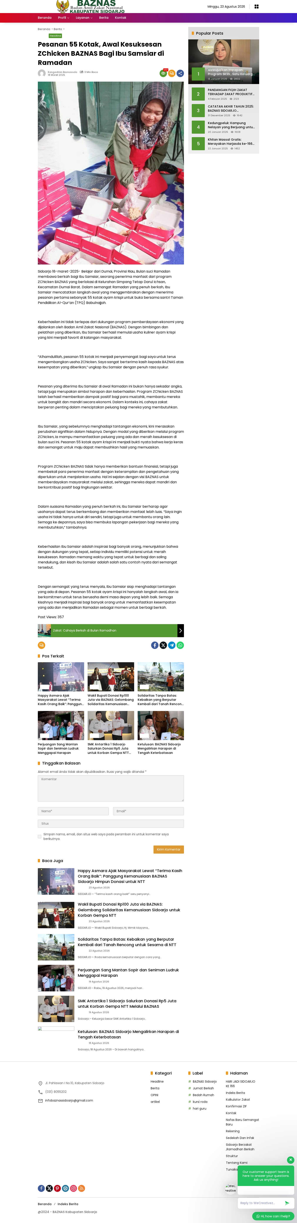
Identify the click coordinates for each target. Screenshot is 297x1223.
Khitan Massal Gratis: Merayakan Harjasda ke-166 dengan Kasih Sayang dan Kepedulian (230, 141)
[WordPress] (65, 1188)
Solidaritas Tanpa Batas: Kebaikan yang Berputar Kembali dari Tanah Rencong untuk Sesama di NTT (161, 700)
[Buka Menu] (256, 6)
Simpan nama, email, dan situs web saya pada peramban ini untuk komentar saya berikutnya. (106, 836)
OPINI (154, 1095)
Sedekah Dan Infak (240, 1138)
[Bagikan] (180, 73)
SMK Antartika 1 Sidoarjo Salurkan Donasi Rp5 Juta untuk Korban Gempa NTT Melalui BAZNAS (108, 748)
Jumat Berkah (203, 1088)
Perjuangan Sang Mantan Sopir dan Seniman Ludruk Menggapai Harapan (58, 748)
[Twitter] (163, 645)
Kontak (231, 1113)
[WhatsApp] (180, 645)
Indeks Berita (235, 1093)
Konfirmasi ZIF (236, 1106)
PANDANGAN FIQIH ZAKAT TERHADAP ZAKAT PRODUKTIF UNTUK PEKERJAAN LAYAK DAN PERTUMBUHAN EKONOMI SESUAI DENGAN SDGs (231, 92)
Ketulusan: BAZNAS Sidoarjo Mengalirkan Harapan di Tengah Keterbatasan (159, 748)
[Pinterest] (57, 1188)
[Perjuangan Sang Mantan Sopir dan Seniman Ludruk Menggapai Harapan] (61, 725)
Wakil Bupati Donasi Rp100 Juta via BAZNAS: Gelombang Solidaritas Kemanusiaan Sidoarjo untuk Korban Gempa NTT (111, 700)
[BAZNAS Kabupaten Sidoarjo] (92, 6)
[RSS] (81, 1188)
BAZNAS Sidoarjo (205, 1081)
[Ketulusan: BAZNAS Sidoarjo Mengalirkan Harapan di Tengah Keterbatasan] (161, 725)
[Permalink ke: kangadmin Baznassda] (43, 73)
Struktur (232, 1156)
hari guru (199, 1108)
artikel (155, 1102)
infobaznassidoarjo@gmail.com (69, 1100)
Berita (42, 35)
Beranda (45, 1204)
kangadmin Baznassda (62, 72)
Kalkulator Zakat (238, 1099)
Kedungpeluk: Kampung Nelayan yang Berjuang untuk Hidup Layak (231, 125)
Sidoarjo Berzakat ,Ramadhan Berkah (240, 1146)
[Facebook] (155, 645)
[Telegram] (171, 645)
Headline (55, 35)
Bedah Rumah (203, 1095)
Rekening (233, 1131)
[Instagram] (73, 1188)
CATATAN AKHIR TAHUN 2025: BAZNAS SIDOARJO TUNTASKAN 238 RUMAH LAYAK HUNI (231, 108)
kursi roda (200, 1102)
